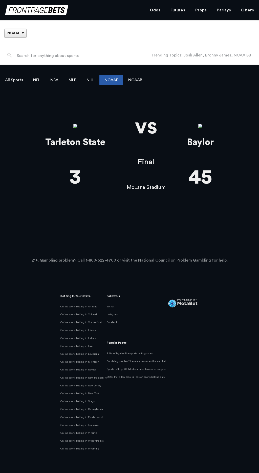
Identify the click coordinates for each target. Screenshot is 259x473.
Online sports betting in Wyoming (79, 448)
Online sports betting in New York (79, 393)
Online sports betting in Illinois (78, 330)
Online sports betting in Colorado (79, 314)
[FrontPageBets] (72, 10)
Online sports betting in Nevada (78, 369)
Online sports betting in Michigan (79, 362)
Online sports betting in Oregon (78, 401)
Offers (247, 10)
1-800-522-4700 (101, 260)
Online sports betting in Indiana (78, 338)
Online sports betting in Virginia (78, 433)
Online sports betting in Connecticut (81, 322)
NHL (90, 80)
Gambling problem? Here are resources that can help (137, 361)
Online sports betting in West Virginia (82, 441)
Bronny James (218, 55)
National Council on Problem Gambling (174, 260)
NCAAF (111, 80)
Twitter (110, 306)
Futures (177, 10)
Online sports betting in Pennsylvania (81, 409)
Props (201, 10)
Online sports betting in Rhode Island (81, 417)
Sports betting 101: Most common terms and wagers (136, 369)
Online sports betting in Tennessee (79, 425)
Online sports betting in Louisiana (79, 354)
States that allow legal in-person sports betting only (136, 377)
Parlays (224, 10)
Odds (155, 10)
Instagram (112, 314)
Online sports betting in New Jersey (80, 385)
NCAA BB (242, 55)
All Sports (14, 80)
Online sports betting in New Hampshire (83, 378)
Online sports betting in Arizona (78, 306)
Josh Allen (193, 55)
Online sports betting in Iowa (76, 346)
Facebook (112, 322)
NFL (36, 80)
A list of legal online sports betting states (130, 353)
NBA (54, 80)
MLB (72, 80)
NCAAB (135, 80)
